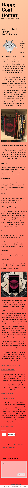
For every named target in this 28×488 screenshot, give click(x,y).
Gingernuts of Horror (7, 398)
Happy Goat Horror (9, 9)
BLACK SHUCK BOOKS (8, 370)
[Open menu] (2, 22)
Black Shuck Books (7, 426)
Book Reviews (6, 447)
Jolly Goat (12, 447)
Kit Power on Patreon (7, 394)
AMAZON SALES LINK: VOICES (10, 365)
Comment (21, 474)
